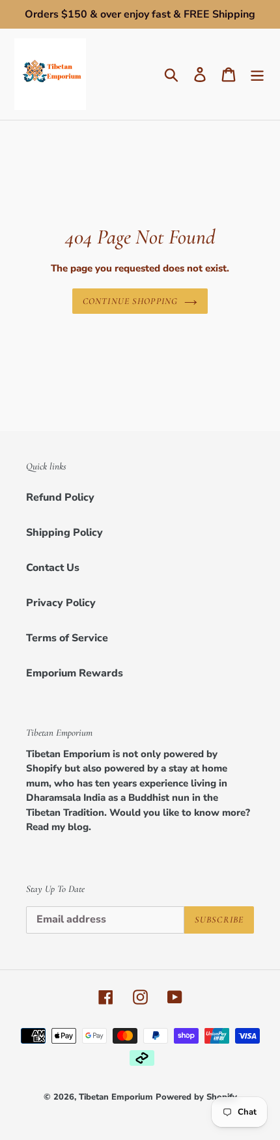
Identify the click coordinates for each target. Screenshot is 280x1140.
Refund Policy (60, 497)
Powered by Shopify (196, 1097)
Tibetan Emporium (116, 1097)
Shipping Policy (64, 532)
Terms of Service (67, 638)
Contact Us (52, 568)
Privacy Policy (61, 603)
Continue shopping (130, 301)
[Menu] (257, 75)
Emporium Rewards (74, 673)
